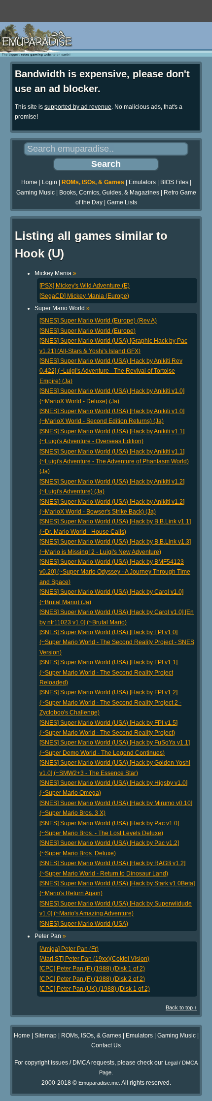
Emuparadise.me (98, 1083)
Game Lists (122, 202)
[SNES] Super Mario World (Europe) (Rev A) (98, 320)
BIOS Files (174, 182)
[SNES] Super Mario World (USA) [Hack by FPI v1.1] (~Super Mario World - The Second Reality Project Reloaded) (108, 672)
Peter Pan (50, 936)
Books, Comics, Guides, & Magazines (109, 192)
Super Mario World (62, 308)
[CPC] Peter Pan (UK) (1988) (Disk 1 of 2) (94, 988)
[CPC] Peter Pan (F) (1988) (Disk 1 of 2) (92, 968)
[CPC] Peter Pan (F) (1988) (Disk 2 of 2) (92, 978)
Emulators (142, 182)
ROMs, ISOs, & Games (93, 182)
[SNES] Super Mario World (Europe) (87, 330)
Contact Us (106, 1045)
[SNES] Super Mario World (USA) (83, 923)
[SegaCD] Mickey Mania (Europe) (84, 295)
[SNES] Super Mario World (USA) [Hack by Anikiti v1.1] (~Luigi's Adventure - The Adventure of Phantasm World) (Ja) (114, 461)
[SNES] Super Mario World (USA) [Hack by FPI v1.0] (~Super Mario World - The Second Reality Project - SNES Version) (116, 642)
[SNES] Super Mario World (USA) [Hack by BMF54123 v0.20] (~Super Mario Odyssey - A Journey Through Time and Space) (114, 571)
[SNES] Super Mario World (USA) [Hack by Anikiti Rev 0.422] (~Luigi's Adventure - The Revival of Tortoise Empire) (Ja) (110, 371)
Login (49, 182)
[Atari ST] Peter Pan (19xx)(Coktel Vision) (94, 958)
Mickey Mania (55, 273)
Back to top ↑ (181, 1007)
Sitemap (46, 1035)
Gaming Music (35, 192)
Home (29, 182)
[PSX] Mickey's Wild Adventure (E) (84, 285)
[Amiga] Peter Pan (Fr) (69, 948)
